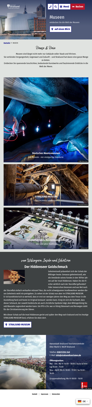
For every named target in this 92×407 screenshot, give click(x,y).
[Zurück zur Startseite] (13, 6)
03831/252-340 (63, 352)
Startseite (7, 43)
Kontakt (34, 394)
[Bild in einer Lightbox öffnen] (14, 277)
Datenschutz (56, 394)
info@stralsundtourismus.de (68, 355)
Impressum (44, 394)
